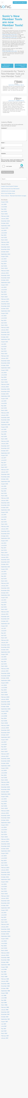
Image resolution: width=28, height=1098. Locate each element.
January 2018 (4, 443)
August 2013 (4, 569)
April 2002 (4, 891)
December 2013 (5, 559)
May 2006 (4, 775)
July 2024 (3, 258)
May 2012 (3, 604)
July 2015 (3, 514)
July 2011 (3, 628)
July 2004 (4, 827)
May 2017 (3, 462)
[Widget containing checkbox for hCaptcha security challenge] (13, 166)
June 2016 (4, 488)
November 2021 (5, 334)
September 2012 (5, 595)
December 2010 (5, 645)
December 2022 (5, 303)
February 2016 (5, 498)
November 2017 (5, 448)
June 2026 (4, 206)
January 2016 (4, 500)
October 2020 (5, 365)
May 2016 (3, 491)
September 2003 (5, 851)
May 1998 (3, 1000)
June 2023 (4, 289)
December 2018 (5, 417)
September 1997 (5, 1019)
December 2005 (5, 787)
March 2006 (4, 780)
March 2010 (4, 666)
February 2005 (5, 810)
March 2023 (4, 296)
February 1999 (5, 979)
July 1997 (3, 1024)
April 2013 (4, 578)
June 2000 (4, 943)
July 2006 (4, 770)
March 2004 (4, 836)
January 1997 (4, 1038)
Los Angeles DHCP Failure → (21, 65)
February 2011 (5, 640)
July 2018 (3, 429)
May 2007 (3, 746)
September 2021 (5, 339)
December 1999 (5, 957)
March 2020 (4, 382)
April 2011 (3, 635)
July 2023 (3, 287)
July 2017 (3, 457)
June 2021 (4, 346)
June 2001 (4, 915)
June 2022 (4, 318)
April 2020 (4, 379)
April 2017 (4, 465)
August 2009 (4, 682)
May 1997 (3, 1028)
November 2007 (5, 732)
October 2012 (4, 592)
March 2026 (4, 213)
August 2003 (4, 853)
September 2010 (5, 652)
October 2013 (4, 564)
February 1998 (5, 1007)
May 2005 (4, 803)
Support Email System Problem (9, 186)
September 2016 (5, 481)
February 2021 (5, 356)
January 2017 (4, 472)
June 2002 (4, 886)
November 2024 (5, 249)
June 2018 (4, 431)
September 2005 (5, 794)
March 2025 (4, 240)
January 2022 (4, 329)
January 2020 (5, 386)
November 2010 (5, 647)
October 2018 (4, 422)
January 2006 (5, 784)
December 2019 (5, 389)
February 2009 (5, 697)
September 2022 (5, 311)
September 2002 (5, 879)
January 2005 (5, 813)
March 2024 (4, 268)
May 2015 (3, 519)
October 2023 (5, 280)
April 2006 (4, 777)
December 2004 (5, 815)
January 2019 (4, 415)
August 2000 (4, 938)
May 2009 (4, 690)
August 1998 (4, 993)
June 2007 (4, 744)
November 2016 (5, 476)
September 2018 (5, 424)
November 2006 (5, 761)
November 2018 (5, 419)
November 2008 (5, 704)
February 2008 (5, 725)
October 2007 (5, 735)
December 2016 (5, 474)
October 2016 (4, 479)
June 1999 (4, 969)
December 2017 (5, 446)
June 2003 (4, 858)
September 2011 (5, 623)
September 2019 (5, 396)
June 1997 (4, 1026)
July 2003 (4, 855)
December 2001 (5, 900)
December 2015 (5, 502)
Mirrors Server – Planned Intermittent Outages (13, 195)
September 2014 (5, 538)
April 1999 (4, 974)
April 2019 (4, 408)
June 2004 (4, 829)
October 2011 (4, 621)
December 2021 (5, 332)
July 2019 (3, 401)
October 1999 (4, 962)
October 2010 (5, 649)
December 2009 (5, 673)
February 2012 (5, 611)
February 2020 (5, 384)
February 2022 (5, 327)
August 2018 (4, 427)
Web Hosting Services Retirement (10, 188)
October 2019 (4, 393)
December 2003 (5, 843)
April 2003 (4, 862)
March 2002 (4, 893)
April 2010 (4, 664)
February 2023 (5, 299)
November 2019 (5, 391)
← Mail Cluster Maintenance (6, 65)
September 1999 (5, 964)
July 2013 (3, 571)
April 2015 (4, 521)
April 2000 (4, 948)
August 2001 (4, 910)
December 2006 (5, 758)
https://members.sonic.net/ (9, 34)
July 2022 (3, 315)
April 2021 (4, 351)
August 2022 (4, 313)
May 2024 (3, 263)
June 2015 (4, 517)
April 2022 (4, 322)
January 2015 (4, 528)
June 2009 (4, 687)
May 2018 (3, 434)
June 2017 (4, 460)
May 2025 (3, 235)
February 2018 (5, 441)
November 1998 (5, 986)
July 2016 (3, 486)
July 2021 (3, 344)
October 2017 (4, 450)
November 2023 (5, 277)
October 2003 (5, 848)
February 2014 (5, 555)
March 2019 (4, 410)
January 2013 (4, 585)
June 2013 (4, 573)
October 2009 (5, 678)
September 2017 (5, 453)
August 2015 (4, 512)
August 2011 (4, 626)
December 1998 (5, 983)
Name (3, 142)
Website (3, 153)
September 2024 (5, 254)
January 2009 (5, 699)
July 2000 (4, 941)
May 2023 (3, 292)
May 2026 (3, 209)
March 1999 (4, 976)
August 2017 (4, 455)
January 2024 (5, 273)
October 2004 (5, 820)
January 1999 (4, 981)
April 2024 (4, 266)
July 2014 (3, 543)
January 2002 (5, 898)
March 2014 (4, 552)
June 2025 (4, 232)
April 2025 (4, 237)
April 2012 (4, 607)
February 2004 (5, 839)
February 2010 (5, 668)
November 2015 (5, 505)
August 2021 (4, 341)
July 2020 (4, 372)
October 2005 (5, 791)
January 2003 (5, 870)
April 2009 (4, 692)
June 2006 (4, 772)
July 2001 (3, 912)
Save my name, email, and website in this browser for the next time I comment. (12, 160)
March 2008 (4, 723)
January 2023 (5, 301)
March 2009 (4, 694)
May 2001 (3, 917)
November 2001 (5, 903)
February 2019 (5, 412)
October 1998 (4, 988)
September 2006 (5, 765)
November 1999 (5, 960)
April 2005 (4, 806)
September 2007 (5, 737)
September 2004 (5, 822)
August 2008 (4, 711)
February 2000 (5, 952)
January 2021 (4, 358)
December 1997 (5, 1012)
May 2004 (4, 832)
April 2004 (4, 834)
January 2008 (5, 727)
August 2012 (4, 597)
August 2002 (4, 881)
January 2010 (4, 671)
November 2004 (5, 817)
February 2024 (5, 270)
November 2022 (5, 306)
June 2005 (4, 801)
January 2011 (4, 642)
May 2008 (4, 718)
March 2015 (4, 524)
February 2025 (5, 242)
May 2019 (3, 405)
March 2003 (4, 865)
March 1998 (4, 1005)
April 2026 (4, 211)
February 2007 (5, 754)
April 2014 (4, 550)
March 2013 (4, 581)
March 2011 (4, 637)
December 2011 (5, 616)
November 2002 (5, 874)
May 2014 (3, 547)
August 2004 (4, 825)
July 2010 (3, 656)
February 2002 (5, 896)
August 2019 (4, 398)
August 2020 (4, 370)
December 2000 (5, 929)
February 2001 (5, 924)
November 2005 (5, 789)
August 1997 (4, 1021)
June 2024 (4, 261)
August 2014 (4, 540)
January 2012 (4, 614)
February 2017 (5, 469)
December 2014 (5, 531)
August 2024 (4, 256)
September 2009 (5, 680)
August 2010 (4, 654)
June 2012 (4, 602)
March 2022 (4, 325)
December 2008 (5, 701)
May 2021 (3, 348)
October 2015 (4, 507)
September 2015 (5, 510)
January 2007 (5, 756)
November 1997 (5, 1014)
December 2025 (5, 221)
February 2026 (5, 216)
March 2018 (4, 438)
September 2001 (5, 907)
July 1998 (3, 995)
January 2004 (5, 841)
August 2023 (4, 284)
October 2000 (5, 933)
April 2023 (4, 294)
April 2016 (4, 493)
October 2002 (5, 877)
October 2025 (5, 223)
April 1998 (4, 1002)
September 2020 (5, 367)
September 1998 (5, 990)
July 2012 (3, 600)
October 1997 (4, 1016)
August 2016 (4, 483)
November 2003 (5, 846)
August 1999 (4, 967)
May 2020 (3, 377)
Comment (4, 128)
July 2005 (4, 799)
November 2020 (5, 363)
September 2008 (5, 709)
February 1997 (5, 1035)
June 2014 (4, 545)
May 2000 (4, 945)
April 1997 (4, 1031)
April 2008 (4, 720)
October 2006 (5, 763)
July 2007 (4, 742)
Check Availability (20, 2)
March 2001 (4, 922)
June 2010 (4, 659)
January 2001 (4, 926)
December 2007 (5, 730)
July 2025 (3, 230)
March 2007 (4, 751)
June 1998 (4, 997)
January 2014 (4, 557)
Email (3, 148)
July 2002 (4, 884)
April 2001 (4, 919)
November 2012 (5, 590)
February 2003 (5, 867)
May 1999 (3, 971)
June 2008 (4, 716)
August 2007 (4, 739)
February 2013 (5, 583)
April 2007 (4, 749)
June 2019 (4, 403)
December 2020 (5, 360)
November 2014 (5, 533)
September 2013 (5, 566)
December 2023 (5, 275)
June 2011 (3, 630)
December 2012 (5, 588)
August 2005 (4, 796)
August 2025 (4, 228)
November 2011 (5, 618)
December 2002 (5, 872)
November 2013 (5, 562)
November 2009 (5, 675)
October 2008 (5, 706)
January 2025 (5, 244)
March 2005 (4, 808)
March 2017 (4, 467)
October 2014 (4, 536)
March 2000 (4, 950)
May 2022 (3, 320)
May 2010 (3, 661)
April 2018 (4, 436)
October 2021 (4, 337)
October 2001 (5, 905)
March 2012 (4, 609)
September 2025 (5, 225)
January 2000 (5, 955)
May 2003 (4, 860)
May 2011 (3, 633)
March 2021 (4, 353)
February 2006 (5, 782)
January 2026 (5, 218)
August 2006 (4, 768)
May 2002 (3, 888)
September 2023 (5, 282)
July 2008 (4, 713)
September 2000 (5, 936)
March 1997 (4, 1033)
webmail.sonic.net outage (8, 191)
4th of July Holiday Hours (8, 193)
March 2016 (4, 495)
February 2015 (5, 526)
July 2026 (3, 204)
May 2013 (3, 576)
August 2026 (4, 202)
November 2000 (5, 931)
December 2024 (5, 247)
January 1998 (4, 1009)
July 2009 (4, 685)
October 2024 (5, 251)
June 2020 (4, 374)
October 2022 (5, 308)
